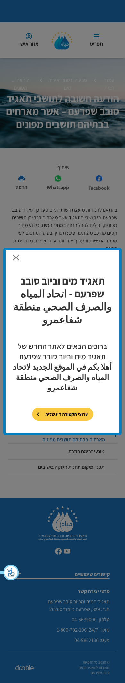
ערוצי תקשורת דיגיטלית (66, 414)
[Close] (16, 257)
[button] (9, 573)
